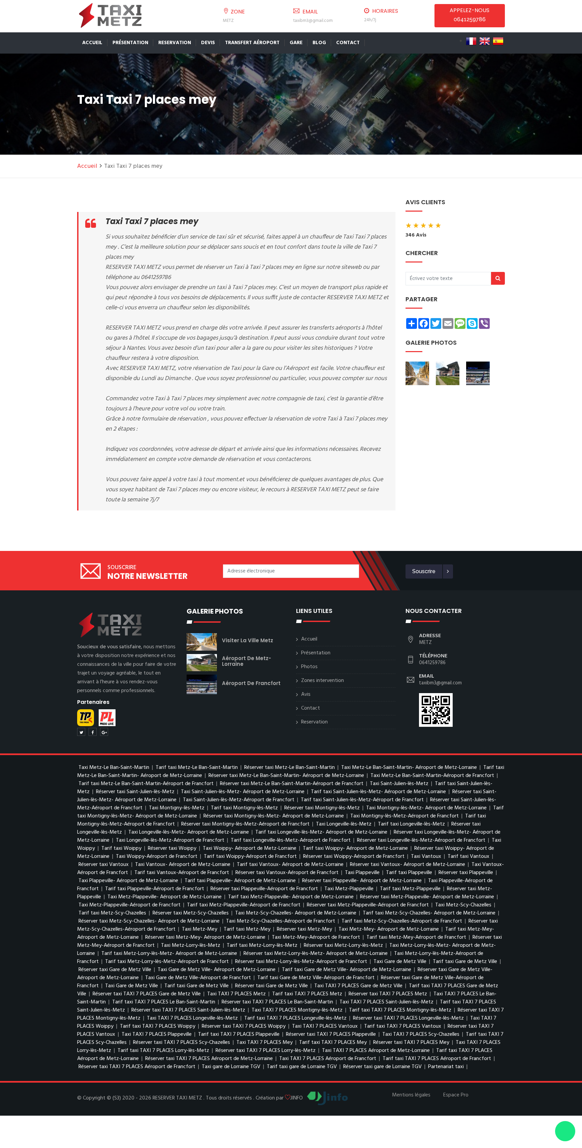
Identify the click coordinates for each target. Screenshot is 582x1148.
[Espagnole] (498, 41)
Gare (296, 43)
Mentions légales (411, 1095)
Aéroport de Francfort (251, 683)
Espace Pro (455, 1095)
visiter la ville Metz (247, 640)
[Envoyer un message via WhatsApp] (565, 1131)
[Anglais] (484, 41)
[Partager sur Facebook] (93, 732)
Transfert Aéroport (252, 43)
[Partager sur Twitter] (81, 732)
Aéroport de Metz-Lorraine (246, 661)
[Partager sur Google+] (104, 732)
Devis (208, 43)
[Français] (471, 41)
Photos (309, 666)
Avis (306, 694)
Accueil (92, 43)
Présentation (130, 43)
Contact (348, 43)
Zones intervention (322, 680)
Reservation (174, 43)
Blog (319, 43)
